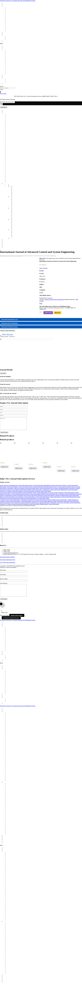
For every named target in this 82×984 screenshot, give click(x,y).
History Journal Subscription (43, 488)
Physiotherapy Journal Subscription (25, 491)
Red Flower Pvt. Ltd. (18, 226)
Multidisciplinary (10, 25)
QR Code (8, 38)
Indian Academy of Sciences (20, 205)
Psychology (9, 146)
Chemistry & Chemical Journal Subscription (11, 504)
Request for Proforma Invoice (9, 327)
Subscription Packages (9, 241)
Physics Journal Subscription (36, 486)
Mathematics (9, 20)
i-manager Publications (18, 202)
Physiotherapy (10, 123)
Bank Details (9, 36)
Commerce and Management (13, 176)
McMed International (18, 219)
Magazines (6, 239)
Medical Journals (10, 23)
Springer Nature (17, 234)
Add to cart (48, 312)
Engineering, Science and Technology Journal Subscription (65, 502)
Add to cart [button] (4, 466)
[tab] (3, 373)
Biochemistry (9, 147)
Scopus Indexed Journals (12, 7)
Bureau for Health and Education (21, 198)
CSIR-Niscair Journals (18, 199)
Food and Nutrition (11, 163)
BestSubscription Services (51, 486)
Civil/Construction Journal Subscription (20, 502)
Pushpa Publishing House (19, 225)
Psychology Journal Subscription (32, 494)
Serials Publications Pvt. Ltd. (20, 232)
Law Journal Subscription (42, 498)
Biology (8, 150)
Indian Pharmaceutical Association (21, 208)
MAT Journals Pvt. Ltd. (19, 218)
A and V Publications (18, 186)
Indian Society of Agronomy (20, 209)
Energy (8, 156)
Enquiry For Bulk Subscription (7, 330)
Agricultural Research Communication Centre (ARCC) (27, 188)
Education (9, 180)
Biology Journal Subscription (7, 497)
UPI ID (8, 39)
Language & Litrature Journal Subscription (11, 492)
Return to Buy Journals (17, 615)
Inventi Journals (17, 214)
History (8, 160)
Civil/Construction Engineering (14, 10)
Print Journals (6, 6)
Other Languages (10, 182)
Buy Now (57, 312)
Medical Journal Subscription (48, 494)
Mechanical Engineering (12, 22)
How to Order (6, 33)
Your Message (3, 583)
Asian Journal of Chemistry (20, 192)
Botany (8, 149)
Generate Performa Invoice (11, 618)
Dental (8, 178)
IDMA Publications (18, 203)
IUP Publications (17, 215)
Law (7, 19)
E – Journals (6, 32)
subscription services (9, 489)
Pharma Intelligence (18, 224)
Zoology (8, 173)
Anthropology (10, 121)
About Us (5, 5)
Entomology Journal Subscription (31, 504)
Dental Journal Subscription (30, 495)
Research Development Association (22, 228)
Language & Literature (12, 17)
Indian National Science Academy (21, 206)
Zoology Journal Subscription (36, 485)
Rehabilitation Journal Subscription (53, 485)
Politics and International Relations (15, 120)
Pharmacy (8, 162)
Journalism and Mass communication (15, 170)
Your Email (3, 574)
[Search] (1, 104)
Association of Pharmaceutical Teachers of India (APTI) (27, 195)
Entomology (9, 179)
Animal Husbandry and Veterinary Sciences (17, 127)
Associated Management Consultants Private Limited (26, 193)
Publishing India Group (19, 201)
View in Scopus (43, 268)
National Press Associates (19, 221)
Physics (8, 28)
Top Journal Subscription (17, 494)
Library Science (10, 175)
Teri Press (15, 237)
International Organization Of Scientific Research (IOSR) (27, 212)
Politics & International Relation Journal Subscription (28, 489)
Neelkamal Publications (19, 222)
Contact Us (6, 41)
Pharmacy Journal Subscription (70, 485)
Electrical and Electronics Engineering (16, 13)
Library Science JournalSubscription (59, 488)
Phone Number (4, 579)
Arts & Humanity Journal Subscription (24, 497)
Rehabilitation (9, 169)
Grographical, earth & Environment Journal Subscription (21, 488)
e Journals (5, 242)
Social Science (10, 166)
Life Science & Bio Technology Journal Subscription (61, 492)
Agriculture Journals (11, 9)
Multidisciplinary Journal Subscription (49, 504)
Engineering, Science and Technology (16, 15)
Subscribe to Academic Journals (8, 491)
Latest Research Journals (64, 486)
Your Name (3, 570)
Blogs (4, 247)
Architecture (9, 117)
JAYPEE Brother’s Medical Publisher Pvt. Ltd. (18, 821)
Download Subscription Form (9, 319)
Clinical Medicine (10, 153)
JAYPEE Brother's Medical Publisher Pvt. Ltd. (25, 216)
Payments (5, 35)
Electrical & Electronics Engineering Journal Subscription (21, 498)
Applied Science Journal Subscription (40, 502)
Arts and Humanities (11, 30)
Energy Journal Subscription (40, 492)
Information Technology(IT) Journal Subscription (33, 499)
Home (4, 3)
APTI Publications (17, 190)
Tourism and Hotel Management (14, 172)
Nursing (8, 26)
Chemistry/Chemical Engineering (14, 152)
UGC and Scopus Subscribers (7, 562)
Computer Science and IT (12, 12)
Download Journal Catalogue (9, 323)
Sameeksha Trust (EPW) (19, 231)
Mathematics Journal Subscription (69, 489)
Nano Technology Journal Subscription (66, 494)
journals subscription (27, 492)
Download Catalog (8, 245)
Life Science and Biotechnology (14, 165)
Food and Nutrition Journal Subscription (56, 499)
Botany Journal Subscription (53, 497)
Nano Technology (11, 159)
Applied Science (10, 144)
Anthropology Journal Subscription (51, 489)
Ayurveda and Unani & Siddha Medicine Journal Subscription (47, 501)
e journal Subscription (23, 486)
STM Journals (16, 235)
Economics (9, 154)
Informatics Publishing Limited (20, 211)
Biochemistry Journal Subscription (8, 486)
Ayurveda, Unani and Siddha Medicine (16, 118)
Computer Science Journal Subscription (10, 499)
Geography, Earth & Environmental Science (17, 16)
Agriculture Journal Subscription (43, 491)
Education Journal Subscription (21, 485)
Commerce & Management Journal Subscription (66, 495)
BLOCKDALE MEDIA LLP (20, 196)
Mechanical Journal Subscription (45, 495)
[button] (41, 43)
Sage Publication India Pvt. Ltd (21, 229)
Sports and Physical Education (14, 29)
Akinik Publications (18, 189)
